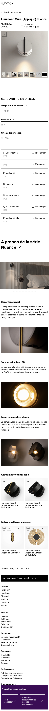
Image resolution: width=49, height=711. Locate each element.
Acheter (4, 663)
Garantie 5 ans (7, 645)
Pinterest (5, 596)
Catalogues (6, 640)
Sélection (5, 624)
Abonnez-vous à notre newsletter (18, 578)
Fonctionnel (6, 622)
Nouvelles (5, 657)
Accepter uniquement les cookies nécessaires (29, 700)
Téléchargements (9, 642)
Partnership (6, 660)
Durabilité (5, 655)
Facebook (5, 593)
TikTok (4, 605)
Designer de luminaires (11, 676)
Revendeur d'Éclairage (11, 678)
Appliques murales (12, 12)
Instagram (5, 590)
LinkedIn (5, 602)
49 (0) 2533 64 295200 (20, 568)
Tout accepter (8, 701)
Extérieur (5, 619)
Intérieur (5, 616)
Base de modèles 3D (10, 637)
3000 (6, 111)
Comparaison (7, 627)
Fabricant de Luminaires (12, 673)
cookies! (22, 689)
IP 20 (6, 138)
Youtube (4, 599)
